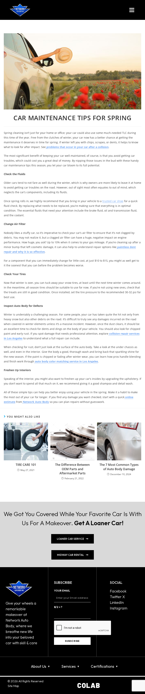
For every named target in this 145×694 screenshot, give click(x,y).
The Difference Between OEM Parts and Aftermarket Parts (72, 469)
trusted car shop (112, 201)
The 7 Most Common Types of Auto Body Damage (119, 467)
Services (68, 666)
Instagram (118, 608)
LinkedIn (117, 602)
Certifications (102, 666)
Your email (62, 590)
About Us (38, 666)
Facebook (118, 591)
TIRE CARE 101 (26, 465)
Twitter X (117, 596)
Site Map (13, 686)
